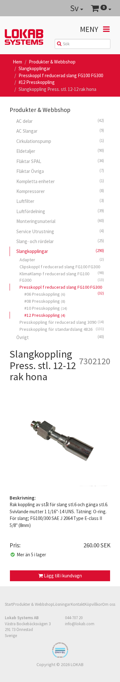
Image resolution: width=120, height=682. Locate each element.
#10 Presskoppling (45, 308)
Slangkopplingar (34, 68)
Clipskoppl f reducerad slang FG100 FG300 (62, 267)
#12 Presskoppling (37, 82)
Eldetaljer (60, 151)
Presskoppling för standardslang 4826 (62, 329)
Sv (75, 8)
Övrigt (60, 337)
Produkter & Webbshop (52, 62)
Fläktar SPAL (60, 161)
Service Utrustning (60, 231)
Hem (17, 62)
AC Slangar (60, 131)
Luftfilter (60, 201)
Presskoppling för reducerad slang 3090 (62, 322)
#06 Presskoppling (44, 294)
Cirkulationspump (60, 141)
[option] (60, 440)
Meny (90, 29)
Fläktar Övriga (60, 171)
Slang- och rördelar (60, 241)
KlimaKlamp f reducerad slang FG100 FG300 (62, 277)
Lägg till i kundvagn (62, 576)
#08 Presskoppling (44, 301)
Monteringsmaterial (60, 221)
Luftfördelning (60, 211)
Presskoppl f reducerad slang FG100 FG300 (61, 75)
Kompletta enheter (60, 181)
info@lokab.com (79, 623)
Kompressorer (60, 191)
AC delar (60, 121)
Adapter (62, 260)
